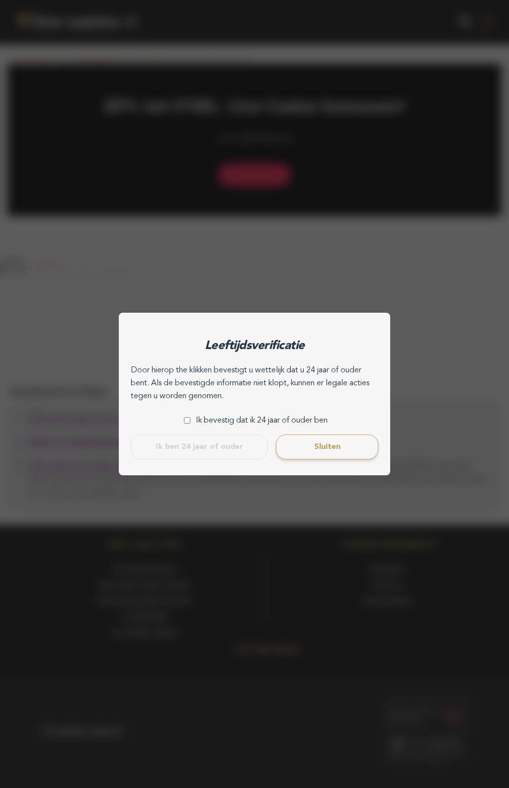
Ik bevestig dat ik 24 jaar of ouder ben (262, 421)
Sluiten (327, 447)
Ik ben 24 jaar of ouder (199, 447)
